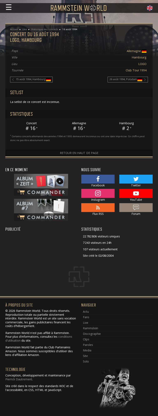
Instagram (98, 200)
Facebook (98, 185)
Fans (86, 317)
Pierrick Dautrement (18, 379)
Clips (86, 339)
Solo (86, 361)
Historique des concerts (44, 29)
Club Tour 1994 (136, 70)
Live (24, 29)
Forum (135, 214)
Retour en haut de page (79, 153)
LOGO (142, 64)
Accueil (14, 29)
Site (85, 356)
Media (87, 350)
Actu (86, 311)
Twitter (136, 185)
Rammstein (90, 328)
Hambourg (139, 57)
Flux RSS (98, 214)
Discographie (92, 334)
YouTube (136, 200)
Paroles (88, 345)
